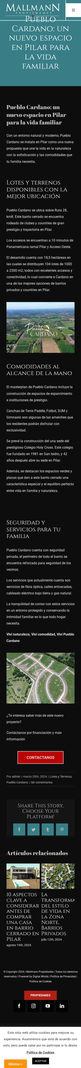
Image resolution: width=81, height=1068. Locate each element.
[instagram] (33, 995)
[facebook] (19, 995)
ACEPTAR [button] (40, 1061)
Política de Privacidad (63, 965)
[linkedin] (62, 995)
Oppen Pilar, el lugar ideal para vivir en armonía (23, 906)
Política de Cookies (40, 970)
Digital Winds (40, 965)
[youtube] (48, 995)
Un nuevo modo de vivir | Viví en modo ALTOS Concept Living (55, 911)
